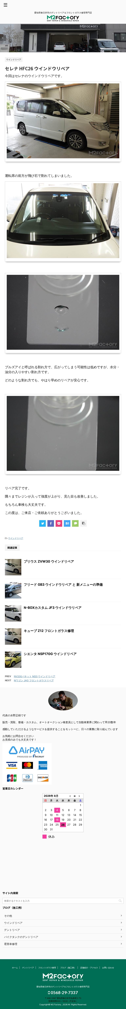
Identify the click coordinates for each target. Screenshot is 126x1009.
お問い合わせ (108, 967)
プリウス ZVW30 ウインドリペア (49, 561)
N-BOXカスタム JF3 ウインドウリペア (53, 608)
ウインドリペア (15, 538)
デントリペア (28, 967)
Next (123, 38)
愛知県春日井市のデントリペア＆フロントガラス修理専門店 (63, 986)
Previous (3, 38)
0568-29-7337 (64, 992)
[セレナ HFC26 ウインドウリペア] (67, 523)
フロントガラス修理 (47, 967)
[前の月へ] (69, 795)
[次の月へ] (81, 795)
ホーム (15, 967)
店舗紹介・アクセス (89, 967)
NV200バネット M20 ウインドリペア (34, 676)
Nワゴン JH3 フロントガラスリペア (34, 680)
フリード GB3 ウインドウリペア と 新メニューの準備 (63, 585)
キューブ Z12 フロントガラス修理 (49, 631)
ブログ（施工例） (68, 967)
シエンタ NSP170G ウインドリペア (50, 654)
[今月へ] (75, 795)
